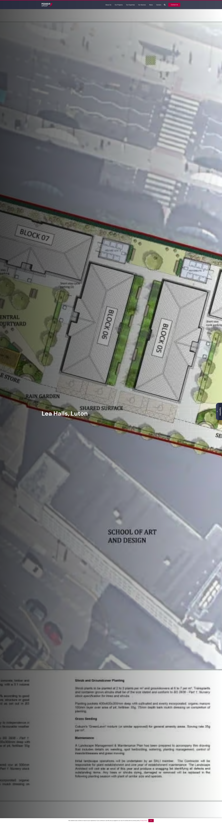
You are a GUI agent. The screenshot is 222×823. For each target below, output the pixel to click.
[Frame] (47, 5)
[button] (112, 5)
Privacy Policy (143, 820)
